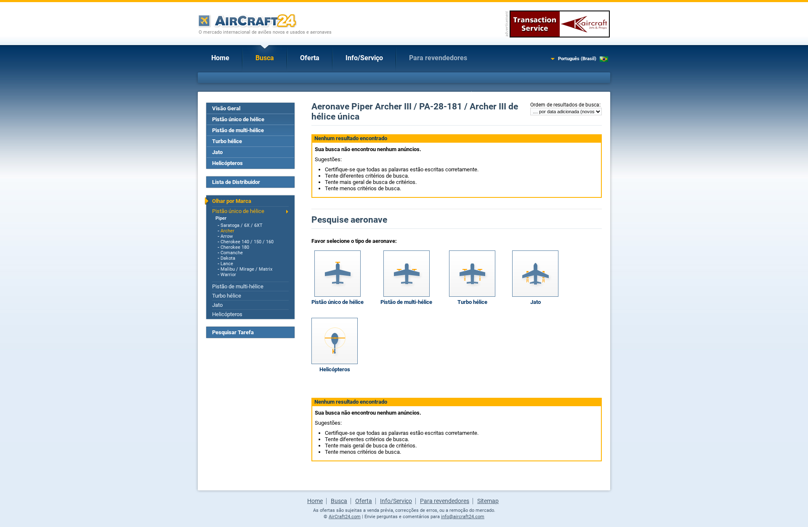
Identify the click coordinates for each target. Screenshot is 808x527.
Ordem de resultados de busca (564, 105)
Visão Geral (226, 108)
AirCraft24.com (345, 516)
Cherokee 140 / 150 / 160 (247, 242)
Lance (227, 263)
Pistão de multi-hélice (238, 130)
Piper (220, 218)
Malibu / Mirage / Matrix (246, 269)
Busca (264, 58)
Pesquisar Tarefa (233, 332)
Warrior (228, 274)
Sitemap (488, 501)
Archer (227, 231)
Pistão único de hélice (238, 119)
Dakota (228, 258)
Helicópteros (227, 163)
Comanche (232, 253)
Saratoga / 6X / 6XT (242, 225)
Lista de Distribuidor (236, 182)
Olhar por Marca (231, 201)
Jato (217, 152)
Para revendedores (438, 58)
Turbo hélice (227, 141)
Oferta (309, 58)
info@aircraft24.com (462, 516)
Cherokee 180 (235, 247)
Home (220, 58)
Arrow (227, 236)
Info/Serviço (364, 58)
